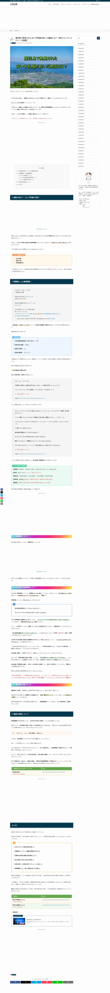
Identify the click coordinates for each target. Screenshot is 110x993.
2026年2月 (81, 67)
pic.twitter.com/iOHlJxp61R (22, 316)
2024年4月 (81, 129)
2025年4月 (81, 98)
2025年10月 (81, 79)
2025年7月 (81, 88)
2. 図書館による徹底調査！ (25, 173)
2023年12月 (81, 141)
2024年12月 (81, 110)
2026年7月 (81, 51)
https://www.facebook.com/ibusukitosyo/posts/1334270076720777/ (31, 398)
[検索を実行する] (98, 38)
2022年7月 (81, 163)
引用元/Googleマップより (42, 229)
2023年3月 (81, 150)
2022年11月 (81, 160)
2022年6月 (81, 166)
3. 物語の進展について (24, 182)
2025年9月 (81, 82)
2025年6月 (81, 91)
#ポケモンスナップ (24, 313)
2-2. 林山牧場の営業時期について (29, 177)
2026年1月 (81, 70)
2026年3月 (81, 64)
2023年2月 (81, 153)
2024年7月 (81, 119)
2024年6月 (81, 122)
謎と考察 (14, 974)
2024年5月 (81, 126)
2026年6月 (81, 54)
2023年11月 (81, 144)
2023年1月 (81, 157)
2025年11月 (81, 76)
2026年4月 (81, 60)
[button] (15, 982)
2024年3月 (81, 132)
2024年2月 (81, 135)
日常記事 (13, 4)
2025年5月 (81, 95)
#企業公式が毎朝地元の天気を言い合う (49, 313)
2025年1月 (81, 107)
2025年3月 (81, 101)
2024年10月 (81, 113)
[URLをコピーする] (68, 982)
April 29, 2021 (51, 318)
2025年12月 (81, 73)
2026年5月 (81, 57)
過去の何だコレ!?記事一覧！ (34, 919)
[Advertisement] (55, 18)
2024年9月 (81, 116)
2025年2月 (81, 104)
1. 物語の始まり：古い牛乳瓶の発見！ (28, 171)
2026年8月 (81, 48)
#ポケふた (28, 296)
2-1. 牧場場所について (26, 175)
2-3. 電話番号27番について (27, 179)
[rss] (97, 1)
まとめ (20, 184)
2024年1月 (81, 138)
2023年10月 (81, 147)
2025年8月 (81, 85)
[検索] (99, 1)
